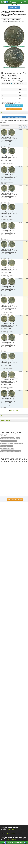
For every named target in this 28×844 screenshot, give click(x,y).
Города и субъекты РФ (6, 446)
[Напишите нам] (3, 842)
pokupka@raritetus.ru (10, 833)
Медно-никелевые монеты (7, 438)
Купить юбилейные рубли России (14, 105)
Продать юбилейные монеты (14, 109)
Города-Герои (18, 443)
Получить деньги (14, 7)
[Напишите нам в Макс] (5, 2)
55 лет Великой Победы (7, 443)
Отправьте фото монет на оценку (14, 2)
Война (17, 438)
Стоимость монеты (7, 112)
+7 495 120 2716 (11, 829)
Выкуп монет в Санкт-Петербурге (13, 838)
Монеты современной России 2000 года (11, 451)
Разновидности (6, 420)
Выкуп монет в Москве (9, 828)
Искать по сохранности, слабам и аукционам (14, 117)
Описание (4, 416)
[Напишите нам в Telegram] (7, 2)
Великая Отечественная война (8, 441)
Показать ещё (14, 410)
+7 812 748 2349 (11, 839)
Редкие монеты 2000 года (7, 448)
